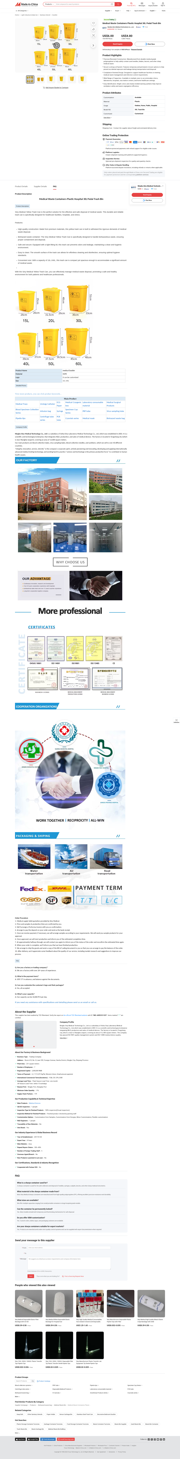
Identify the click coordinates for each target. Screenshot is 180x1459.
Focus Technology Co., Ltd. (75, 1452)
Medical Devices (35, 1103)
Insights (134, 1445)
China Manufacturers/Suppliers (73, 1445)
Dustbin (54, 15)
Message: (23, 1259)
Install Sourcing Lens (67, 1439)
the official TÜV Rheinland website (75, 1015)
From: (24, 1248)
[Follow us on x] (152, 1439)
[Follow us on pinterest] (161, 1439)
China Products (58, 1445)
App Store (20, 1439)
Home (17, 15)
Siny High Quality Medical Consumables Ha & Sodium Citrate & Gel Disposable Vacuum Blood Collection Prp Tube (89, 1321)
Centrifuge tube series (22, 1389)
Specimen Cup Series (134, 1385)
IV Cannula (56, 1393)
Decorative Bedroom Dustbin (106, 1414)
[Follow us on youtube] (158, 1439)
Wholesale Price (102, 1445)
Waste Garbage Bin (37, 1429)
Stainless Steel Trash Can (85, 1414)
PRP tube (55, 1385)
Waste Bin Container (151, 1424)
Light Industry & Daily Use (29, 15)
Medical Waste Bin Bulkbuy (57, 1429)
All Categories (22, 11)
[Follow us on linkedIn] (164, 1439)
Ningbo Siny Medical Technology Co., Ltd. (121, 27)
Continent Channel (114, 1445)
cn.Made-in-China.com (109, 1448)
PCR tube (131, 1389)
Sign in (163, 5)
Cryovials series (133, 1393)
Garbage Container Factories (53, 1424)
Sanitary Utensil (45, 15)
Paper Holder (51, 1414)
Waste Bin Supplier (120, 1424)
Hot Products (47, 1445)
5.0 (140, 189)
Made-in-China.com (81, 1448)
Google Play (33, 1439)
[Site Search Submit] (118, 4)
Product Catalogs (44, 1381)
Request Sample (136, 49)
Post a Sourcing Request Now (73, 1276)
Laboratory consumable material (100, 1389)
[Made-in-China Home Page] (26, 4)
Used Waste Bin (136, 1424)
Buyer (117, 11)
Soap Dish (20, 1414)
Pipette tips (93, 1385)
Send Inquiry (117, 44)
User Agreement (101, 1452)
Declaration (112, 1452)
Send (30, 1276)
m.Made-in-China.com (95, 1448)
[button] (112, 4)
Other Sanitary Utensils (35, 1414)
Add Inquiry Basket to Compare (57, 87)
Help (127, 11)
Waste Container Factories (101, 1424)
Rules (163, 11)
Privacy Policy (122, 1452)
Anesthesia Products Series (99, 1393)
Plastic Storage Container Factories (28, 1424)
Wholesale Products (90, 1445)
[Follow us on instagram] (155, 1439)
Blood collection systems (23, 1385)
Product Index (125, 1445)
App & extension (139, 11)
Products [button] (48, 4)
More (17, 1433)
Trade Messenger (48, 1439)
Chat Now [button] (151, 44)
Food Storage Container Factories (78, 1424)
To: (25, 1253)
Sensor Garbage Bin (65, 1414)
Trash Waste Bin (22, 1429)
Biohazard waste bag (22, 1393)
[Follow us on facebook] (149, 1439)
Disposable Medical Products (61, 1389)
